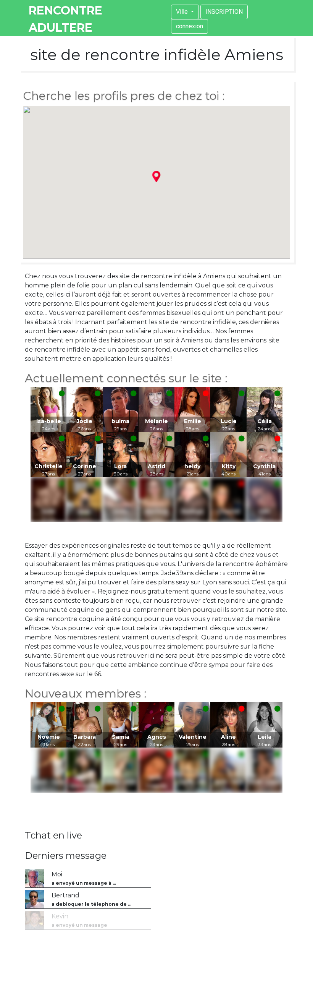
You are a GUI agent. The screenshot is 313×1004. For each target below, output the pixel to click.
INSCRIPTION (224, 11)
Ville (182, 11)
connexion (189, 26)
